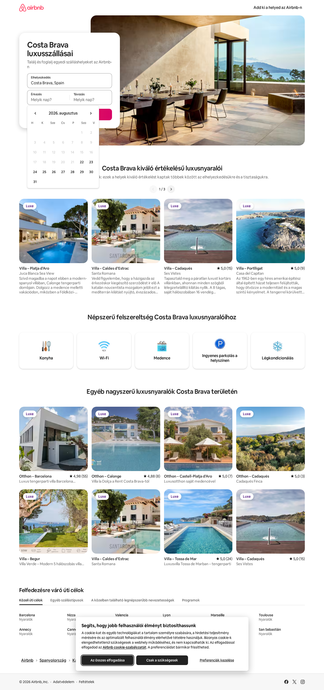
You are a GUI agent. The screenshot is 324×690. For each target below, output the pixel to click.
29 (82, 172)
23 (91, 162)
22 (82, 162)
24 (35, 172)
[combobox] (69, 83)
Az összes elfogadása (107, 660)
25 (44, 172)
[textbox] (48, 100)
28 (72, 172)
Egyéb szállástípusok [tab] (66, 600)
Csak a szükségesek (162, 660)
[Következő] (171, 189)
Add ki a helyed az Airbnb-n (277, 7)
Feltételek (86, 682)
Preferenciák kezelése (217, 660)
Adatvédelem (63, 682)
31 (35, 182)
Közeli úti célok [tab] (31, 600)
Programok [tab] (191, 600)
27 (63, 172)
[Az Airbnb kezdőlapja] (31, 7)
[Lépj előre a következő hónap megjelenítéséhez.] (90, 113)
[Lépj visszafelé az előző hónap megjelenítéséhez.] (35, 113)
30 (91, 172)
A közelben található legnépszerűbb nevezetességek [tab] (132, 600)
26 (54, 172)
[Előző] (153, 189)
